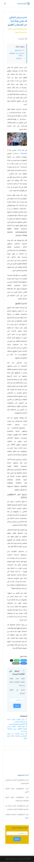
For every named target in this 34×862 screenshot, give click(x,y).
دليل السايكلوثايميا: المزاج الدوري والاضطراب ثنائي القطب (17, 799)
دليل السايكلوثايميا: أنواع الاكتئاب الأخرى (17, 790)
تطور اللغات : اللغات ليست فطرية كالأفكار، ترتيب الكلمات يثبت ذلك (17, 728)
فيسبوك (23, 663)
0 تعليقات (17, 32)
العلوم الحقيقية (22, 859)
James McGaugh (20, 154)
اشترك (17, 839)
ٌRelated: (18, 58)
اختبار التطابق (19, 50)
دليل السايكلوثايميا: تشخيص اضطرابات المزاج (17, 816)
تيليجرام (24, 660)
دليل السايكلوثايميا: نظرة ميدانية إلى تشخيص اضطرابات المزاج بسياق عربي (17, 807)
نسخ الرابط (15, 663)
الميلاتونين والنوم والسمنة (17, 724)
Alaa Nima (20, 29)
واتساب (17, 660)
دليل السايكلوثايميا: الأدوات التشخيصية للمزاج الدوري (17, 781)
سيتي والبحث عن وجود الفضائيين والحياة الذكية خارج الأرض (17, 736)
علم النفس (24, 32)
